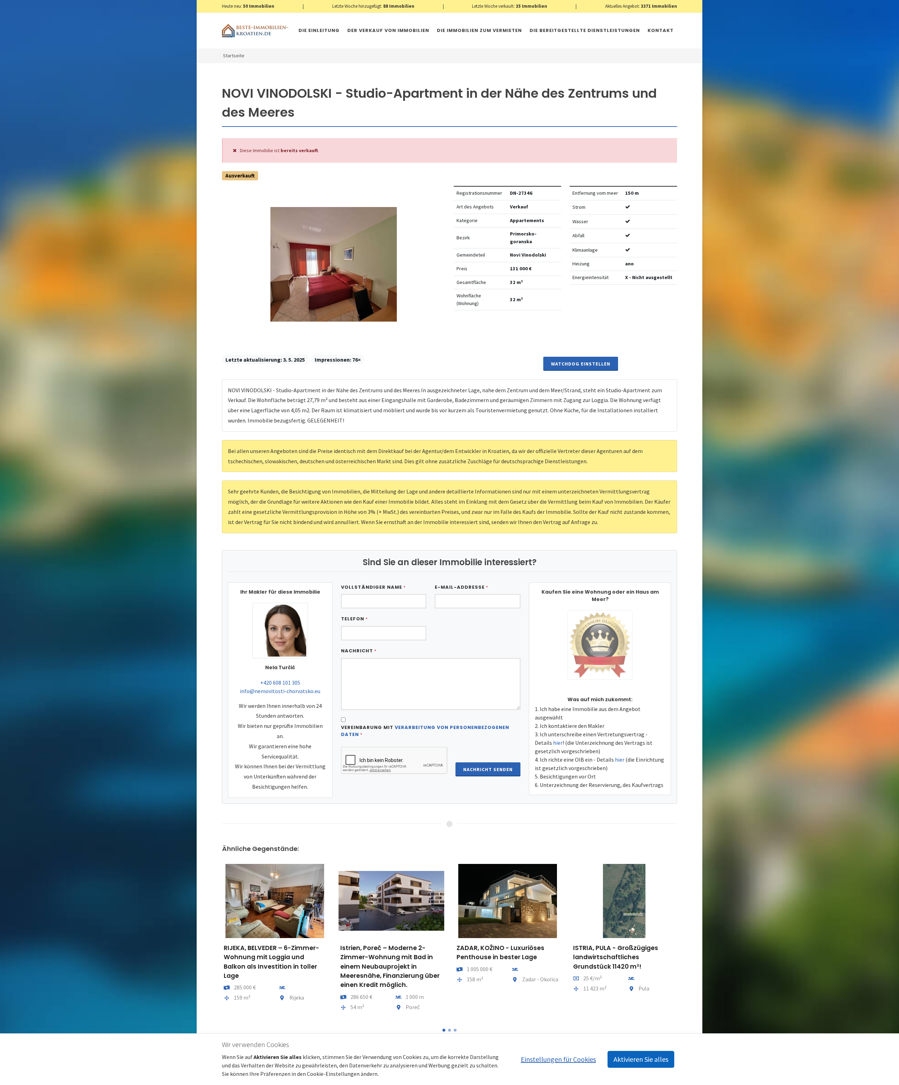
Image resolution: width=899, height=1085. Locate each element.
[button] (443, 1030)
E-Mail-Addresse (461, 587)
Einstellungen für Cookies (558, 1059)
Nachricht (358, 650)
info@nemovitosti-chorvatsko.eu (280, 691)
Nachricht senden (488, 769)
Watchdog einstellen (580, 364)
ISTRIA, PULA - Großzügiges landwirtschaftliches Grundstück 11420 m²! (615, 957)
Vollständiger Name (373, 587)
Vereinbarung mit (425, 731)
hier (558, 742)
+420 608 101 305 (280, 682)
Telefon (354, 618)
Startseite (233, 55)
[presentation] (215, 941)
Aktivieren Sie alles (640, 1059)
